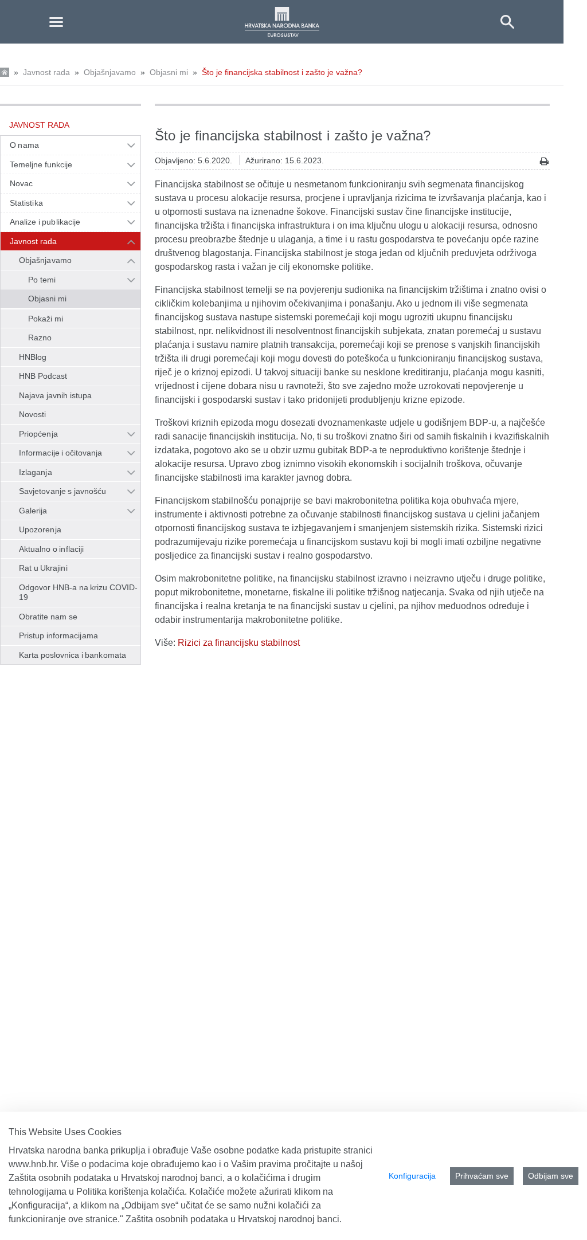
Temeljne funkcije (41, 164)
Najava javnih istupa (55, 395)
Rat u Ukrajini (43, 567)
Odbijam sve (550, 1175)
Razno (40, 337)
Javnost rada (46, 72)
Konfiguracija (412, 1175)
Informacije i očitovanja (60, 452)
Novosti (32, 414)
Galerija (33, 510)
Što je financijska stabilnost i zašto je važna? (282, 72)
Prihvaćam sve (481, 1175)
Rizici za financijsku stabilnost (239, 643)
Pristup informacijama (58, 635)
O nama (24, 145)
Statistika (26, 202)
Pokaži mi (45, 318)
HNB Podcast (43, 375)
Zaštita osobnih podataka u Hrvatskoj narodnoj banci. (234, 1219)
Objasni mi (169, 72)
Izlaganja (35, 472)
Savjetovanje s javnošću (62, 491)
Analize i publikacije (45, 221)
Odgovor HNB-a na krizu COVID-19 (78, 592)
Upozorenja (40, 529)
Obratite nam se (48, 616)
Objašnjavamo (110, 72)
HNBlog (32, 357)
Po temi (42, 279)
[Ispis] (544, 161)
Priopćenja (38, 433)
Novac (21, 183)
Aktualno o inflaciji (51, 549)
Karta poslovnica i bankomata (72, 655)
